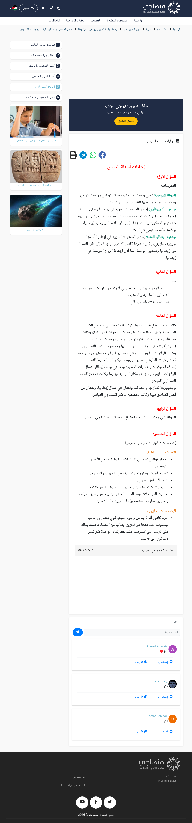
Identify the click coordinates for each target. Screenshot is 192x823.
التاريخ (149, 29)
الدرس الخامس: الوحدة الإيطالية (58, 29)
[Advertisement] (126, 68)
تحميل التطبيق (126, 121)
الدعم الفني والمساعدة (73, 785)
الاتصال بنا (54, 20)
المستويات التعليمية (117, 20)
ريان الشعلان (161, 681)
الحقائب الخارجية (75, 20)
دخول (27, 8)
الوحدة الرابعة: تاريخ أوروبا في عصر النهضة (98, 29)
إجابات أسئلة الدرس (29, 29)
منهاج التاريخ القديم (132, 29)
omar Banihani (158, 716)
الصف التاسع (162, 29)
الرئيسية (138, 20)
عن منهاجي (79, 777)
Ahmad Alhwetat (157, 646)
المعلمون (95, 20)
